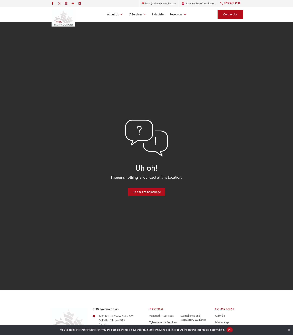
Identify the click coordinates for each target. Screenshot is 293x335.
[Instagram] (66, 3)
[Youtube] (72, 3)
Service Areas (224, 309)
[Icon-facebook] (52, 3)
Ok (229, 329)
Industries (158, 14)
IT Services (135, 14)
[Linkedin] (79, 3)
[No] (288, 330)
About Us (113, 14)
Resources (176, 14)
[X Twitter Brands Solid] (59, 3)
